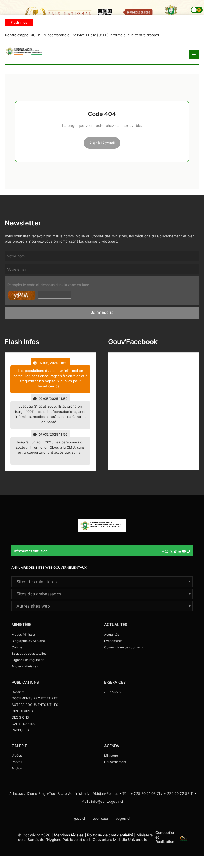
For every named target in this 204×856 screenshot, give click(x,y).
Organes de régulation (28, 660)
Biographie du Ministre (28, 641)
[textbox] (102, 581)
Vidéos (17, 755)
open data (100, 819)
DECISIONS (20, 717)
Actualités (111, 634)
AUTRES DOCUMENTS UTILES (35, 705)
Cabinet (17, 647)
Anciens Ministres (25, 666)
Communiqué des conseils (123, 647)
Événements (113, 641)
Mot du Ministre (23, 634)
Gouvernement (115, 762)
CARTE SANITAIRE (25, 724)
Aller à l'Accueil (102, 143)
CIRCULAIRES (22, 711)
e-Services (112, 692)
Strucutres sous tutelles (29, 654)
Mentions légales (69, 835)
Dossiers (18, 692)
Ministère (111, 755)
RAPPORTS (20, 730)
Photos (17, 762)
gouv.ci (79, 819)
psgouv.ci (123, 819)
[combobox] (102, 581)
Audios (17, 768)
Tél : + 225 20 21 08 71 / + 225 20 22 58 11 (158, 793)
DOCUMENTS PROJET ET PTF (35, 698)
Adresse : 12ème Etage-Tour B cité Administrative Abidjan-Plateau (64, 793)
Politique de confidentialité (110, 835)
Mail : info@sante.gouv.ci (102, 801)
